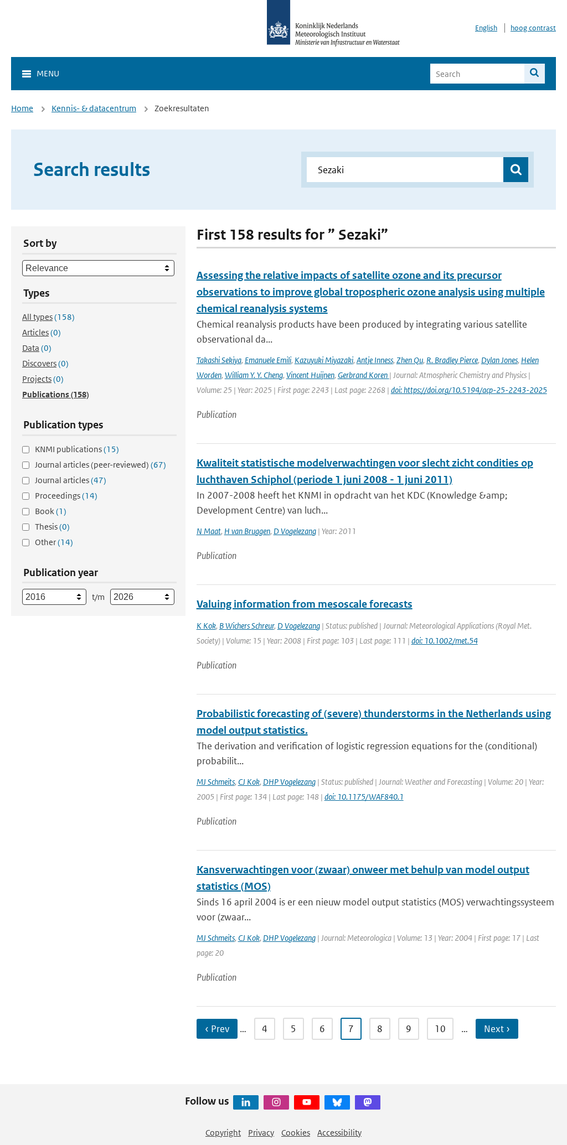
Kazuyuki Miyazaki (324, 360)
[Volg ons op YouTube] (307, 1102)
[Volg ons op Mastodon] (368, 1102)
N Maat (209, 531)
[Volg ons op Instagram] (276, 1102)
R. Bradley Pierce (452, 360)
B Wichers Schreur (246, 625)
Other (54, 542)
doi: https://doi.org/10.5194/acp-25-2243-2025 (469, 390)
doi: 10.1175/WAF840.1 (364, 796)
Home (22, 108)
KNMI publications (77, 449)
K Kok (206, 625)
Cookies (295, 1132)
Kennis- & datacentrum (93, 108)
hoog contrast (533, 28)
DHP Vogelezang (289, 781)
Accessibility (339, 1132)
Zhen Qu (409, 360)
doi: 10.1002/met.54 (444, 640)
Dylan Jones (499, 360)
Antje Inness (375, 360)
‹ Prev (217, 1029)
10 (440, 1029)
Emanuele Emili (268, 360)
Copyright (223, 1132)
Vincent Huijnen (310, 375)
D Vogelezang (295, 531)
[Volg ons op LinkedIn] (246, 1102)
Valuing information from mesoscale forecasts (305, 604)
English (486, 28)
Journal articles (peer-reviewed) (100, 464)
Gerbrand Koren (363, 375)
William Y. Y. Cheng (254, 375)
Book (50, 511)
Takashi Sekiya (219, 360)
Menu (48, 73)
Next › (497, 1029)
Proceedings (66, 495)
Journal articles (70, 480)
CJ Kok (249, 781)
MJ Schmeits (216, 781)
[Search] (534, 74)
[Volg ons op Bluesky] (337, 1102)
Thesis (52, 526)
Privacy (261, 1132)
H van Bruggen (247, 531)
